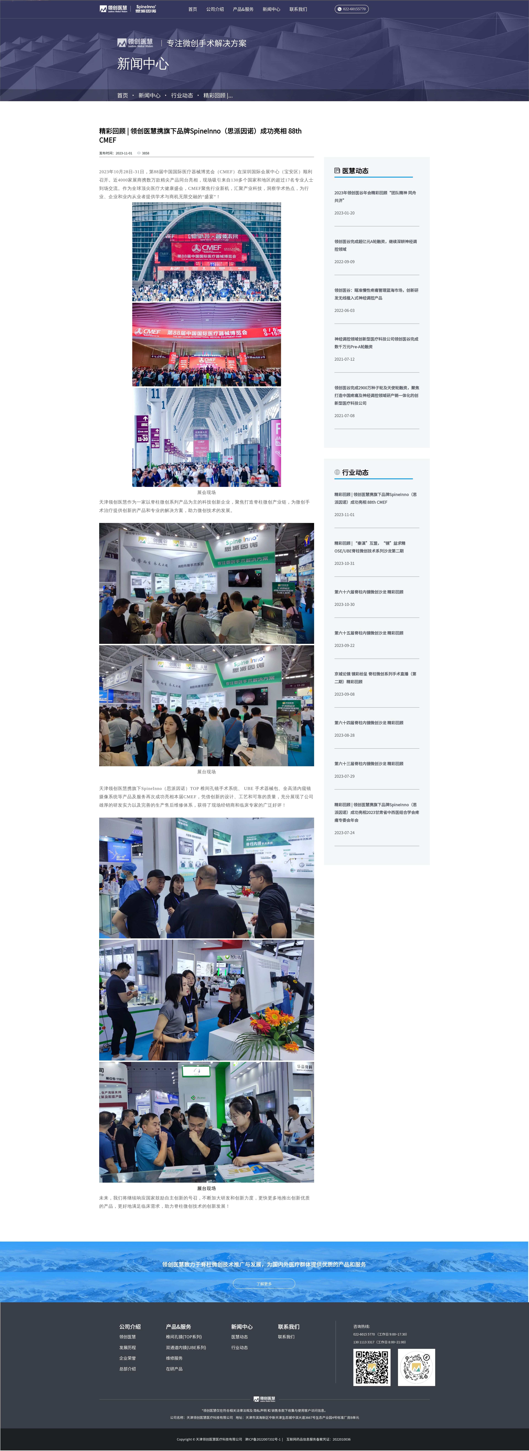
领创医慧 (127, 1337)
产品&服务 (243, 9)
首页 (192, 9)
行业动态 (182, 95)
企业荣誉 (127, 1358)
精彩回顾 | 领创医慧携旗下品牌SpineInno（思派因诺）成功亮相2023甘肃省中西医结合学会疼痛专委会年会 (376, 812)
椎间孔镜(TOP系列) (184, 1337)
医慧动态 (239, 1337)
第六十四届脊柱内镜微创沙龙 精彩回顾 (368, 722)
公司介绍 (215, 9)
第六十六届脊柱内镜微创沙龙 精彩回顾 (368, 592)
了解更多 (264, 1283)
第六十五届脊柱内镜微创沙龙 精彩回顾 (368, 633)
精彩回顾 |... (218, 95)
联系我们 (298, 9)
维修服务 (174, 1358)
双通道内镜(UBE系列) (186, 1347)
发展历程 (127, 1347)
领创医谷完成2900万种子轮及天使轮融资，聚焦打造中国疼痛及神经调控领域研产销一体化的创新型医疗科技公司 (376, 395)
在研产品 (174, 1369)
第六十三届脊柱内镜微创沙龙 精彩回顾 (368, 763)
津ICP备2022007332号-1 (263, 1439)
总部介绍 (127, 1369)
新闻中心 (271, 9)
